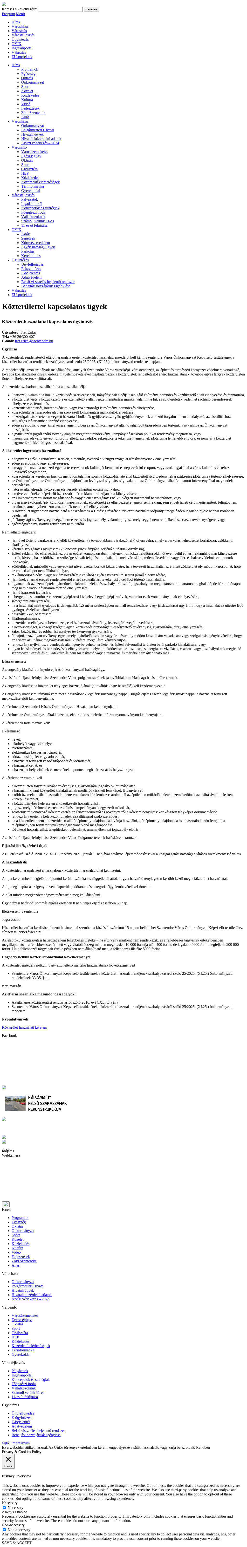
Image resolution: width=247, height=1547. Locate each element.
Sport (25, 87)
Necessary (15, 1508)
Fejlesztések (30, 108)
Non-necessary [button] (13, 1525)
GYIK (16, 44)
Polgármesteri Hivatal (37, 130)
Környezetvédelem (35, 243)
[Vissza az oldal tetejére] (6, 1204)
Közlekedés (30, 95)
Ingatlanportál (22, 48)
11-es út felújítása (34, 225)
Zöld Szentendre (33, 113)
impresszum (21, 1443)
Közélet (27, 91)
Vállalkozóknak (33, 217)
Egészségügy (31, 156)
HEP (25, 173)
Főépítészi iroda (33, 212)
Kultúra (27, 100)
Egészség (28, 74)
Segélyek (28, 238)
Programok (29, 69)
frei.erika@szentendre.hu (34, 341)
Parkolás (27, 251)
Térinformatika (32, 186)
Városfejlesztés (23, 35)
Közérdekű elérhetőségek (40, 182)
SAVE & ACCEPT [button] (17, 1543)
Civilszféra (29, 169)
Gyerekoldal (30, 191)
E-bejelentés (30, 273)
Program (8, 14)
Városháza (20, 26)
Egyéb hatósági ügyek (38, 247)
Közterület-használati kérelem (24, 1027)
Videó (25, 104)
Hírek (16, 22)
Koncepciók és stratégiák (40, 208)
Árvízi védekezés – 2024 (40, 143)
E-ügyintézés (31, 269)
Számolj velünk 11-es (37, 221)
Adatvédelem (31, 277)
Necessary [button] (10, 1503)
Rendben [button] (203, 1447)
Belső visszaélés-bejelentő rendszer (48, 282)
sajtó (5, 1443)
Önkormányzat (32, 82)
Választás (19, 52)
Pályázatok (29, 199)
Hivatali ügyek (32, 134)
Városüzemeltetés (34, 152)
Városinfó (19, 31)
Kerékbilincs (31, 256)
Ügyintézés (20, 39)
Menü (20, 14)
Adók (25, 234)
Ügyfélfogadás (32, 264)
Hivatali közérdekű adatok (41, 139)
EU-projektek (22, 57)
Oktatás (27, 78)
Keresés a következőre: (19, 9)
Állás (25, 117)
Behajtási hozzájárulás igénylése (45, 286)
